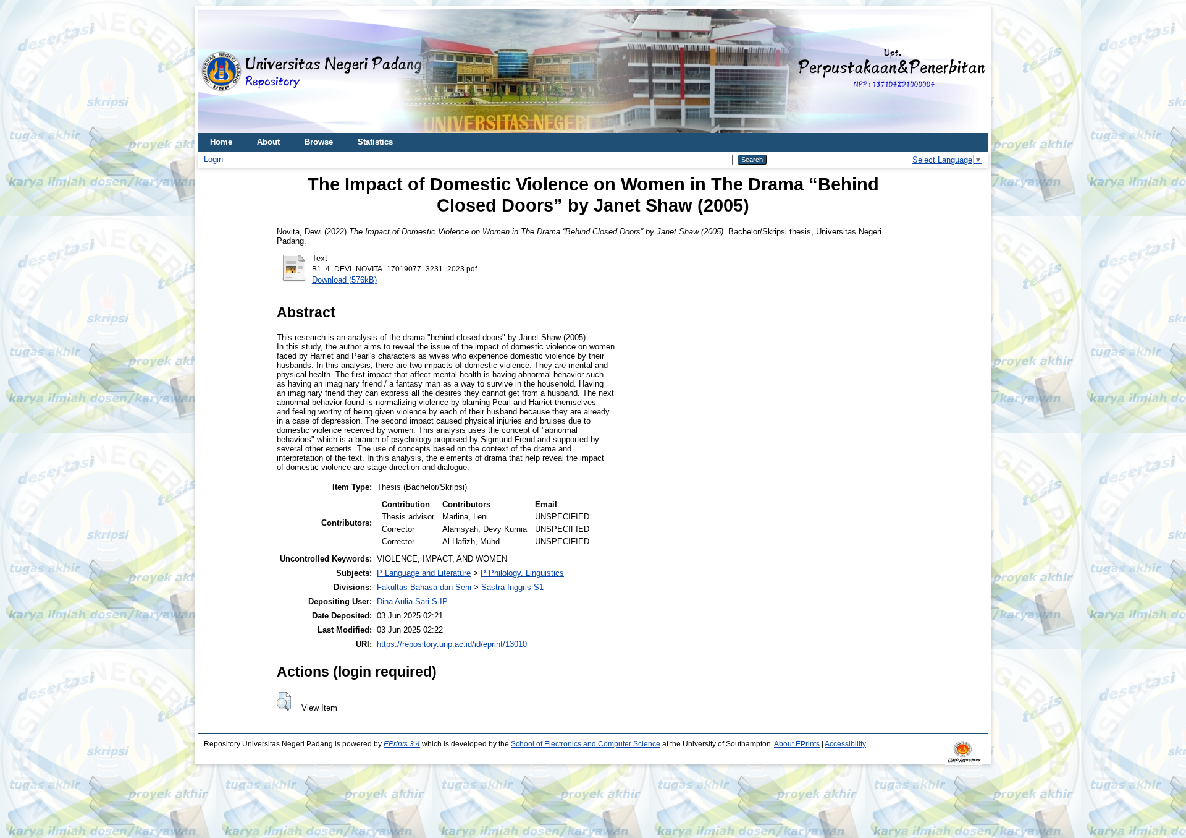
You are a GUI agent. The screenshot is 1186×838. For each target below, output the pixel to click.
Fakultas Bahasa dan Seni (424, 587)
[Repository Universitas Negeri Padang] (216, 71)
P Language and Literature (424, 573)
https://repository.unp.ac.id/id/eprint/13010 (452, 644)
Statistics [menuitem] (375, 142)
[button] (284, 701)
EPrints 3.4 (402, 744)
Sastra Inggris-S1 (512, 587)
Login (213, 159)
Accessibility (845, 744)
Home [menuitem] (221, 142)
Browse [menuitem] (319, 142)
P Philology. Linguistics (522, 573)
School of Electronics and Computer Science (585, 744)
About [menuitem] (268, 142)
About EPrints (797, 744)
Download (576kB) (344, 279)
